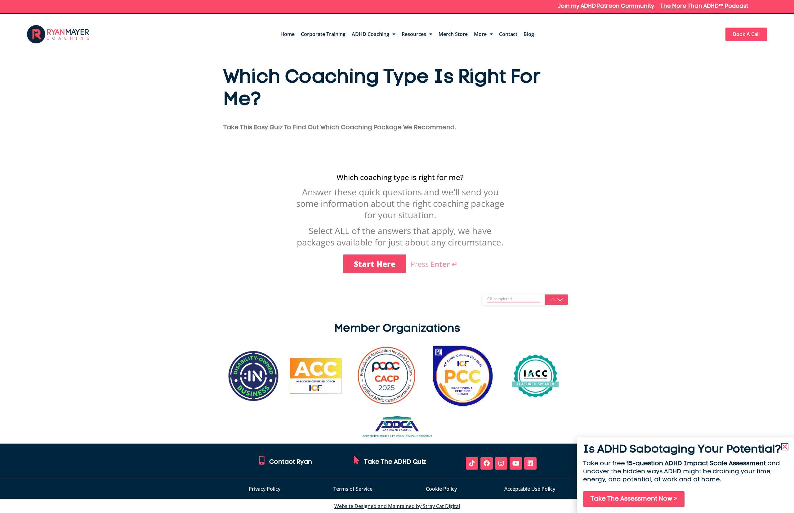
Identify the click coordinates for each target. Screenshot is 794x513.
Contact (508, 34)
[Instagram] (501, 463)
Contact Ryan (290, 462)
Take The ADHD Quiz (395, 462)
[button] (560, 299)
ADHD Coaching (370, 34)
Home (287, 34)
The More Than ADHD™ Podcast (704, 6)
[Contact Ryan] (261, 460)
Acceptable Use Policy (529, 488)
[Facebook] (486, 463)
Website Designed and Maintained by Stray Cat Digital (397, 506)
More (480, 34)
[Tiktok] (472, 463)
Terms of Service (352, 488)
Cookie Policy (441, 488)
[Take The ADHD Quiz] (356, 460)
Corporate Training (323, 34)
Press (434, 264)
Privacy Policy (264, 488)
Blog (529, 34)
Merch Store (453, 34)
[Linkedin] (530, 463)
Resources (414, 34)
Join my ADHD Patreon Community (606, 6)
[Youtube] (516, 463)
